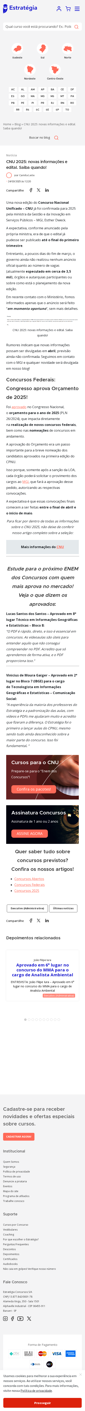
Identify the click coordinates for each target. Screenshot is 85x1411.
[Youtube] (20, 1319)
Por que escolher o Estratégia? (21, 1239)
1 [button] (26, 1020)
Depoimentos (11, 1254)
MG (43, 96)
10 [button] (60, 1020)
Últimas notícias (63, 908)
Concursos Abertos (29, 879)
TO (67, 110)
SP (57, 110)
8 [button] (52, 1020)
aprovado (19, 407)
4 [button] (37, 1020)
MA (33, 96)
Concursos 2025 (26, 890)
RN (62, 103)
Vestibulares (10, 1229)
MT (62, 96)
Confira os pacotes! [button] (34, 789)
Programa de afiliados (16, 1196)
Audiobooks (10, 1264)
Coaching (8, 1234)
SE (47, 110)
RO (72, 103)
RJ (52, 103)
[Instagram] (5, 1319)
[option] (42, 975)
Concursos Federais (29, 884)
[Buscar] (76, 26)
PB (12, 103)
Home (7, 124)
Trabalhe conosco (13, 1201)
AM (33, 89)
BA (52, 89)
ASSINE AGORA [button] (29, 833)
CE (62, 89)
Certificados (10, 1259)
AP (42, 89)
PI (33, 103)
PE (22, 103)
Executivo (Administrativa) (27, 908)
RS (27, 110)
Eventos (7, 1186)
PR (42, 103)
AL (22, 89)
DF (72, 89)
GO (23, 96)
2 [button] (30, 1020)
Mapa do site (10, 1191)
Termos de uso (12, 1176)
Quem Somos (11, 1162)
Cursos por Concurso (15, 1224)
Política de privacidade (16, 1171)
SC (37, 110)
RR (17, 110)
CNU (60, 547)
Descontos (9, 1249)
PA (72, 96)
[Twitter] (29, 1319)
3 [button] (34, 1020)
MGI (25, 481)
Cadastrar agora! (18, 1136)
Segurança (9, 1166)
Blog (17, 124)
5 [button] (41, 1020)
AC (13, 89)
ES (12, 96)
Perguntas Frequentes (16, 1244)
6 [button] (45, 1020)
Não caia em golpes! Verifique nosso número (29, 1269)
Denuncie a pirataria (15, 1181)
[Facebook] (12, 1319)
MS (52, 96)
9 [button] (56, 1020)
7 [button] (48, 1020)
